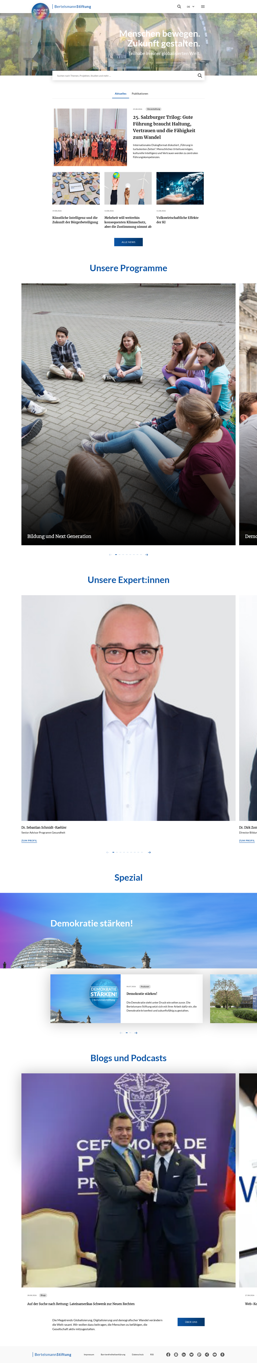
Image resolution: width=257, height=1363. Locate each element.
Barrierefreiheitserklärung (113, 1354)
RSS (152, 1354)
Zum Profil (29, 840)
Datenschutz (138, 1354)
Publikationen (140, 93)
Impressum (89, 1354)
